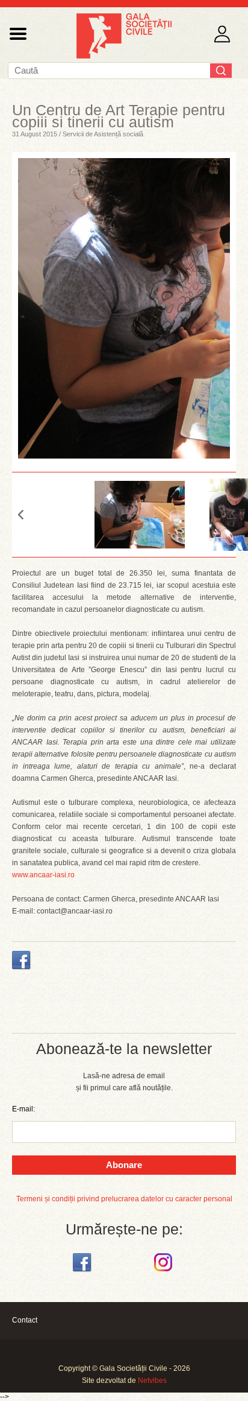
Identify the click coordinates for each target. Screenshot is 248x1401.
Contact (24, 1320)
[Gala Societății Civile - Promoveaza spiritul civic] (124, 56)
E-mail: (23, 1109)
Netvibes (152, 1380)
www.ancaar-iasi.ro (43, 875)
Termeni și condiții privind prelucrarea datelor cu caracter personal (124, 1199)
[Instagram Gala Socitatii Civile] (164, 1272)
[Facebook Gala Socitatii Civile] (83, 1272)
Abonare (124, 1165)
